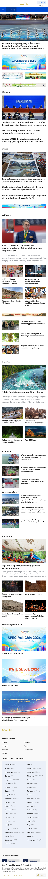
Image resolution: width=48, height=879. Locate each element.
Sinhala (32, 810)
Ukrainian (34, 832)
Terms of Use (17, 875)
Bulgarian (12, 779)
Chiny (5, 92)
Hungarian (11, 828)
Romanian (33, 798)
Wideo (5, 215)
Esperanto (12, 798)
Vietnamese (34, 840)
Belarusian (12, 772)
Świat (5, 149)
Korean (10, 843)
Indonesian (14, 832)
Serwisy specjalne (11, 624)
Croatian (11, 787)
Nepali (31, 779)
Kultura (6, 536)
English (4, 742)
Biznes (5, 451)
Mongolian (33, 772)
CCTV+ (4, 753)
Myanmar (35, 776)
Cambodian (10, 783)
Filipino (10, 802)
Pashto (31, 795)
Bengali (9, 776)
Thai (30, 825)
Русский (5, 749)
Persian (32, 783)
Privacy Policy (6, 875)
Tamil (31, 821)
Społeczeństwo (9, 492)
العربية (26, 746)
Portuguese (34, 791)
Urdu (30, 836)
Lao (30, 764)
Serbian (32, 806)
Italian (10, 836)
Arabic (9, 768)
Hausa (9, 817)
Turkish (32, 828)
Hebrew (10, 821)
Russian (33, 802)
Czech (9, 791)
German (10, 810)
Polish (31, 787)
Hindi (8, 825)
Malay (34, 768)
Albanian (10, 764)
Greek (10, 813)
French (10, 806)
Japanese (11, 840)
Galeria (6, 362)
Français (5, 746)
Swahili (33, 817)
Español (27, 742)
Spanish (33, 813)
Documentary (28, 749)
